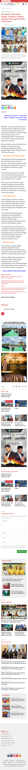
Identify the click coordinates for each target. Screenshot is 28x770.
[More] (14, 107)
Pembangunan (9, 11)
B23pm (3, 286)
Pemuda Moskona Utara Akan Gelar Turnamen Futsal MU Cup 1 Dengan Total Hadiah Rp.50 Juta (20, 634)
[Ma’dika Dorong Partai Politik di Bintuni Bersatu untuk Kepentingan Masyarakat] (6, 586)
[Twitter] (11, 107)
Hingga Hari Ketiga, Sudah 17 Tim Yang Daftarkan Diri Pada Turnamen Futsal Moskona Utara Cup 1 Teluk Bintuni (6, 634)
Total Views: (4, 745)
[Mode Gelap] (23, 4)
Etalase (3, 11)
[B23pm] (21, 403)
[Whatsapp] (5, 107)
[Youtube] (17, 756)
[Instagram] (8, 107)
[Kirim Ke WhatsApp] (25, 386)
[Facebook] (2, 107)
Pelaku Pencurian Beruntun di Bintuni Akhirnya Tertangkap (13, 683)
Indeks (6, 760)
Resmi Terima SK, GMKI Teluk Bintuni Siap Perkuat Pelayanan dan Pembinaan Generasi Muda (14, 288)
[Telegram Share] (22, 386)
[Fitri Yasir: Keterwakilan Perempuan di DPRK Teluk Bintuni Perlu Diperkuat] (6, 593)
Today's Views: (5, 736)
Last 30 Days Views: (6, 743)
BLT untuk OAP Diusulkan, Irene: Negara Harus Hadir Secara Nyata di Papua (13, 292)
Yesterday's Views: (6, 738)
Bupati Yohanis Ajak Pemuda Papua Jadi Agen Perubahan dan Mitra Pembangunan (18, 707)
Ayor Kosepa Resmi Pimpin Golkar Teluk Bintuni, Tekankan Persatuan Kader (12, 579)
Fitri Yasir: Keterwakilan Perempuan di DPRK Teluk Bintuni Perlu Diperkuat (18, 592)
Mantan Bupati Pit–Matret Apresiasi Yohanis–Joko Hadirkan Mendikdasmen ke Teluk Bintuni (17, 714)
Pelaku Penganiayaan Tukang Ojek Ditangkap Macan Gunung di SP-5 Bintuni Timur (13, 673)
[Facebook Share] (13, 386)
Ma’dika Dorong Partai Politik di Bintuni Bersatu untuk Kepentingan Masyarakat (17, 585)
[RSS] (20, 756)
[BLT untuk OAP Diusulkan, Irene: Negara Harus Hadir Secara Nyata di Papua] (21, 418)
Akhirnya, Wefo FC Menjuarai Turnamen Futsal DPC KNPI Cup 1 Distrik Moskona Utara (13, 621)
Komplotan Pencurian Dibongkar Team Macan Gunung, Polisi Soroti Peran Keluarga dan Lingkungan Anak (13, 668)
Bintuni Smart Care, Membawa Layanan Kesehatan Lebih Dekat (11, 277)
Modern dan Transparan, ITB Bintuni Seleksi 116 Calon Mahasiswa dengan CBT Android (18, 699)
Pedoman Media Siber (20, 762)
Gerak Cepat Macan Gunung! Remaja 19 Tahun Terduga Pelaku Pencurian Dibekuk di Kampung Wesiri (13, 662)
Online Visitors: (5, 734)
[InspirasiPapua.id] (12, 4)
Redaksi (6, 24)
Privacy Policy (19, 760)
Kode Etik (12, 760)
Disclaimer (10, 762)
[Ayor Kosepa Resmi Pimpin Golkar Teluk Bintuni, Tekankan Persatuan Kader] (14, 569)
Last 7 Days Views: (6, 740)
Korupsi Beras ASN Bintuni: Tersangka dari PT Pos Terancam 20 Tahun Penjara (13, 689)
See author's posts (9, 309)
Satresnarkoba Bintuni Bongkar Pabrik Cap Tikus (14, 678)
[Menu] (2, 4)
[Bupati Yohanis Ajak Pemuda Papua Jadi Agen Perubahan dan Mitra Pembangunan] (6, 707)
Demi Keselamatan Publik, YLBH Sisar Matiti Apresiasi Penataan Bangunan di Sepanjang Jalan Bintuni (12, 282)
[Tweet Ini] (16, 386)
